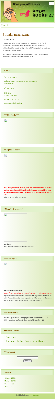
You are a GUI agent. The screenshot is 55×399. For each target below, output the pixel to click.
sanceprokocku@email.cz (13, 103)
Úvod (3, 25)
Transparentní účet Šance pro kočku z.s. (26, 341)
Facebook (11, 337)
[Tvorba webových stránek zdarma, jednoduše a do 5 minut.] (31, 395)
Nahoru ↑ (36, 395)
